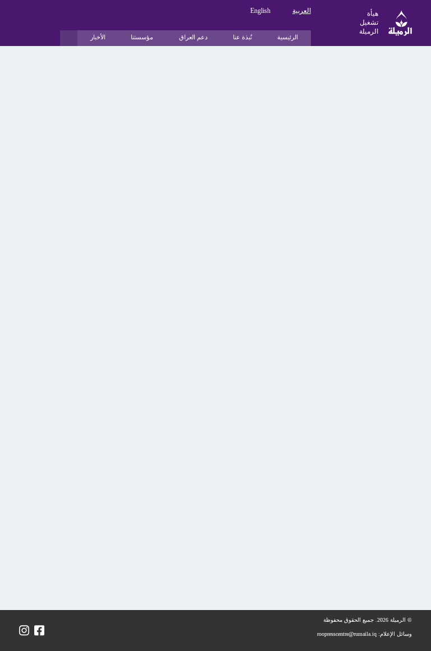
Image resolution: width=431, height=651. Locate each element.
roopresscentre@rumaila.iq (347, 634)
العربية (301, 11)
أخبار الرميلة (380, 60)
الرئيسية (287, 37)
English (260, 11)
